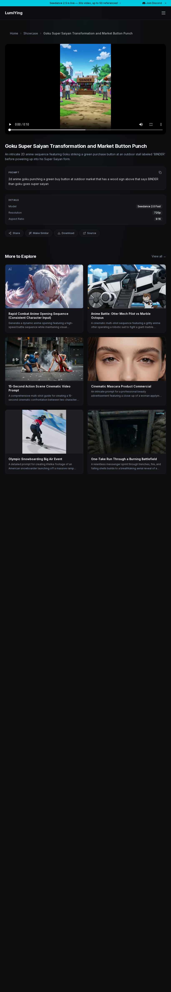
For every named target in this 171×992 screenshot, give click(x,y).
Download (68, 233)
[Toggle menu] (163, 12)
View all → (159, 256)
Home (14, 33)
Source (91, 233)
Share (16, 233)
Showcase (31, 33)
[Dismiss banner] (165, 3)
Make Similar (41, 233)
